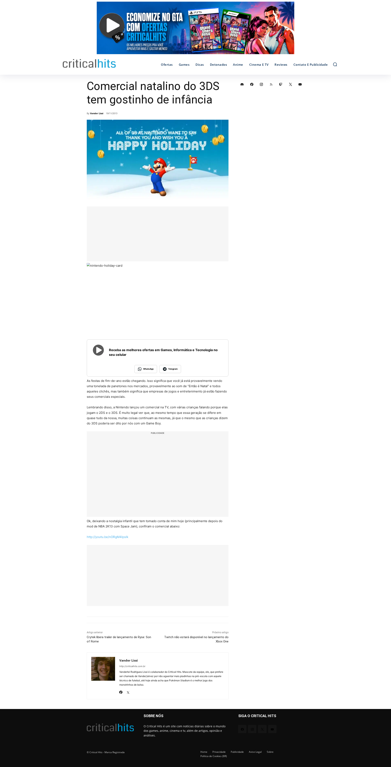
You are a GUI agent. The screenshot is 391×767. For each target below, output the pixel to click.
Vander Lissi (96, 113)
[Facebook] (120, 691)
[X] (128, 691)
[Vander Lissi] (103, 676)
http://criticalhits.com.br (132, 666)
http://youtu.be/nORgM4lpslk (107, 537)
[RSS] (271, 84)
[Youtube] (300, 84)
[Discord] (242, 84)
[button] (335, 64)
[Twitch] (281, 84)
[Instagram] (261, 84)
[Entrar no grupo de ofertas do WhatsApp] (195, 30)
